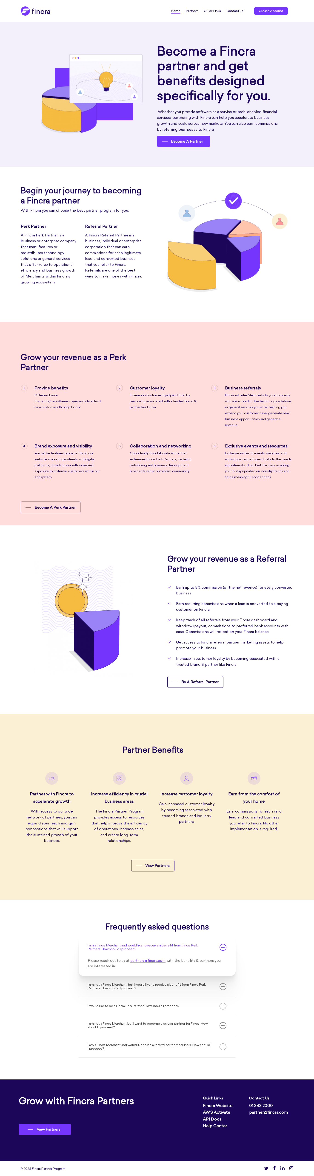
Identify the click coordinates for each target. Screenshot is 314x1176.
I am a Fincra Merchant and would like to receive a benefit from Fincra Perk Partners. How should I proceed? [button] (143, 947)
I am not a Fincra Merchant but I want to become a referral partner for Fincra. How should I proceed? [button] (148, 1025)
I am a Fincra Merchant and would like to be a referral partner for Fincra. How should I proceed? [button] (149, 1047)
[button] (183, 141)
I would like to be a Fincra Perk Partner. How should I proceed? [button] (134, 1006)
